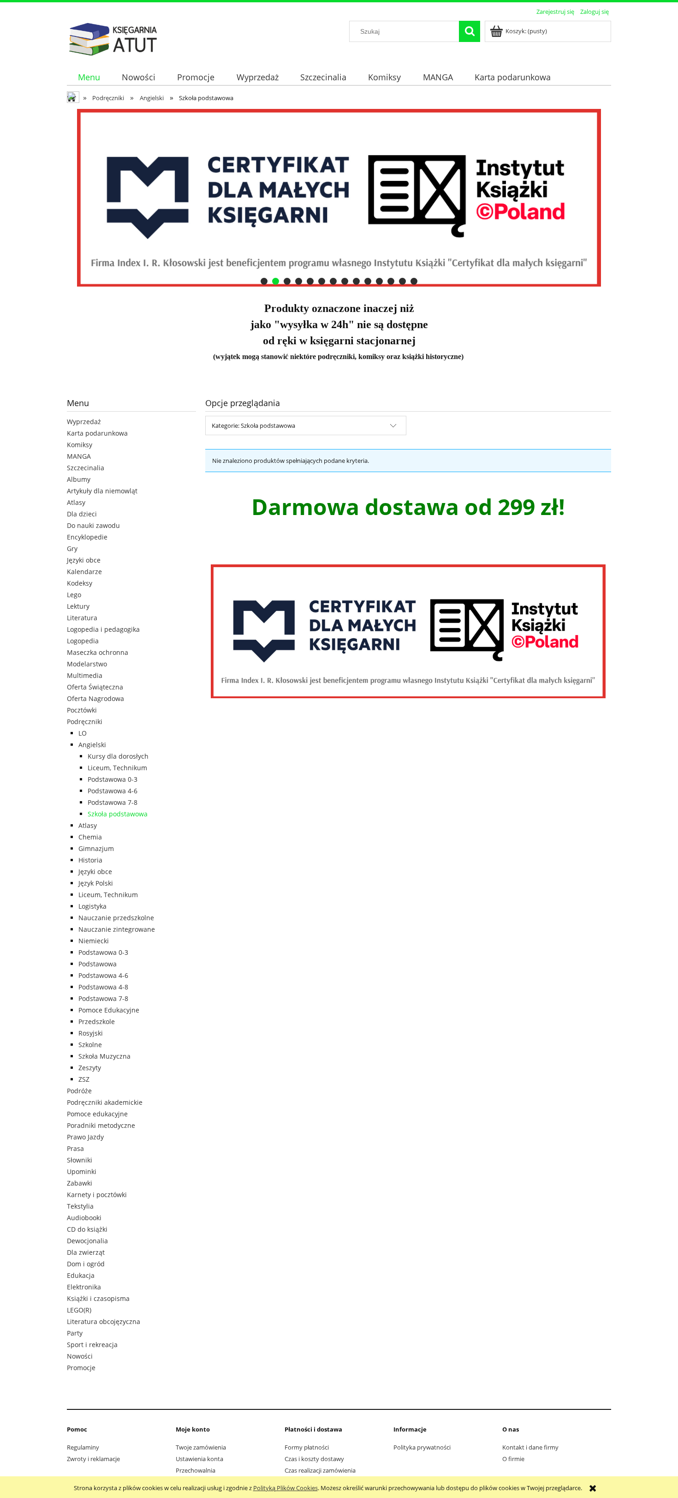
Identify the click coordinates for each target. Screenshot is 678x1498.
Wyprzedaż (84, 421)
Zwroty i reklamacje (93, 1459)
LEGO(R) (79, 1310)
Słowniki (79, 1160)
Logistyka (92, 906)
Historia (90, 860)
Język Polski (95, 883)
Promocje (81, 1367)
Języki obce (84, 560)
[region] (339, 197)
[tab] (264, 281)
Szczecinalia (85, 467)
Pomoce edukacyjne (97, 1113)
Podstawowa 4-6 (112, 790)
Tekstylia (80, 1206)
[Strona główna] (113, 38)
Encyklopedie (87, 537)
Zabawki (79, 1183)
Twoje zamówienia (201, 1447)
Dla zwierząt (86, 1252)
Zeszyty (89, 1067)
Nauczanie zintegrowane (116, 929)
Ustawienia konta (199, 1459)
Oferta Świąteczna (95, 687)
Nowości (80, 1356)
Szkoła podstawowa (118, 813)
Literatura (82, 617)
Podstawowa (97, 963)
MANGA (79, 456)
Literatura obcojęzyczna (103, 1321)
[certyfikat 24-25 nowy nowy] (339, 197)
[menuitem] (89, 77)
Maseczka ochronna (97, 652)
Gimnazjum (96, 848)
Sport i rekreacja (92, 1344)
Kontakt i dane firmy (530, 1447)
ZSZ (83, 1079)
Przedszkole (96, 1021)
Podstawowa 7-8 (112, 802)
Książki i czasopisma (98, 1298)
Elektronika (84, 1286)
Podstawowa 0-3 (112, 779)
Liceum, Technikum (117, 767)
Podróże (79, 1090)
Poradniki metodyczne (101, 1125)
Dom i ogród (86, 1263)
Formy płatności (307, 1447)
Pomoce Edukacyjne (108, 1010)
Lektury (78, 606)
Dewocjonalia (87, 1240)
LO (82, 733)
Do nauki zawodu (93, 525)
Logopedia (83, 640)
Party (75, 1333)
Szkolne (90, 1044)
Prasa (75, 1148)
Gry (72, 548)
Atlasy (76, 502)
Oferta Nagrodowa (95, 698)
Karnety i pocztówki (97, 1194)
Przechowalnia (195, 1470)
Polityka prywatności (422, 1447)
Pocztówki (82, 710)
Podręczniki (84, 721)
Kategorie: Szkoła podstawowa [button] (253, 425)
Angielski (92, 744)
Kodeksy (79, 583)
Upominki (81, 1171)
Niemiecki (93, 940)
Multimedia (84, 675)
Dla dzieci (82, 513)
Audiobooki (84, 1217)
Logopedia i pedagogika (103, 629)
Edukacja (81, 1275)
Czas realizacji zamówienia (320, 1470)
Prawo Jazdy (85, 1136)
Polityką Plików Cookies (285, 1488)
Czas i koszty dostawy (314, 1459)
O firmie (513, 1459)
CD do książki (87, 1229)
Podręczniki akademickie (105, 1102)
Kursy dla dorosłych (118, 756)
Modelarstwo (87, 663)
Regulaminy (83, 1447)
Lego (74, 594)
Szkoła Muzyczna (104, 1056)
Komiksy (79, 444)
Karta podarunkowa (97, 433)
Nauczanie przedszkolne (116, 917)
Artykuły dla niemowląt (102, 490)
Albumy (78, 479)
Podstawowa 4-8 (103, 987)
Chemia (90, 837)
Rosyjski (90, 1033)
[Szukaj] (469, 31)
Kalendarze (84, 571)
